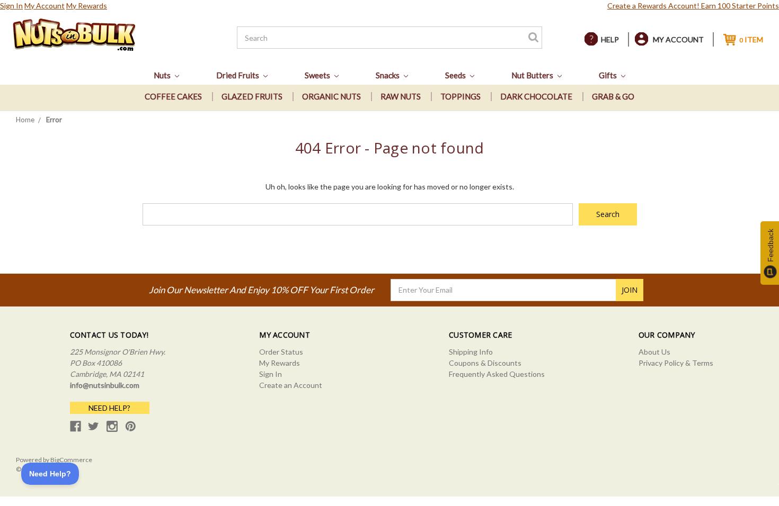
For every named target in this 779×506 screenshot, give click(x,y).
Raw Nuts (400, 96)
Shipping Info (471, 351)
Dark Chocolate (536, 96)
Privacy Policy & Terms (676, 362)
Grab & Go (613, 96)
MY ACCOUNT (678, 39)
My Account (44, 5)
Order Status (281, 351)
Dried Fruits (238, 75)
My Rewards (86, 5)
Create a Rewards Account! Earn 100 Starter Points (693, 5)
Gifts (608, 75)
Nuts (163, 75)
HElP (610, 39)
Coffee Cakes (173, 96)
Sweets (318, 75)
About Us (654, 351)
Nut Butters (533, 75)
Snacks (388, 75)
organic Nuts (331, 96)
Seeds (456, 75)
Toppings (460, 96)
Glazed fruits (252, 96)
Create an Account (290, 385)
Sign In (11, 5)
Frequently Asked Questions (497, 373)
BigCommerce (71, 460)
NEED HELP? (109, 407)
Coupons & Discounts (485, 362)
